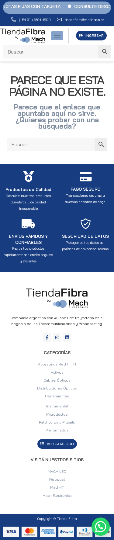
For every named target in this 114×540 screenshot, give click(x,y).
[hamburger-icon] (57, 35)
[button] (101, 527)
